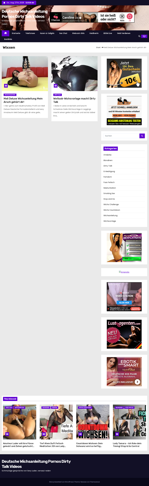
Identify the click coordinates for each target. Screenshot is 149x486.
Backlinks (8, 39)
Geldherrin (94, 33)
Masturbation (109, 188)
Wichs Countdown (111, 210)
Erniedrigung (109, 171)
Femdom (107, 177)
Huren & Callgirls (47, 33)
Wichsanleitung (10, 95)
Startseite (16, 33)
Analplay (107, 154)
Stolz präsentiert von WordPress (61, 482)
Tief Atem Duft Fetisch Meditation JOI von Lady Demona (52, 446)
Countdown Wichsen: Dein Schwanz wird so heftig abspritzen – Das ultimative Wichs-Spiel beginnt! (90, 447)
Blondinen (107, 160)
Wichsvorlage (109, 221)
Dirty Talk (57, 95)
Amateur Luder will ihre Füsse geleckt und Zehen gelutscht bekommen (18, 446)
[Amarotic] (124, 272)
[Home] (5, 33)
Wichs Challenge (111, 204)
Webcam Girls (78, 33)
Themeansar (95, 482)
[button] (139, 36)
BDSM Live (108, 33)
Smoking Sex (109, 193)
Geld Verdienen (123, 33)
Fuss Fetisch (109, 182)
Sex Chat (63, 33)
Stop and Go (109, 199)
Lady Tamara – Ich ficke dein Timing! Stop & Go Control (127, 444)
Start (98, 47)
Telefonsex (30, 33)
